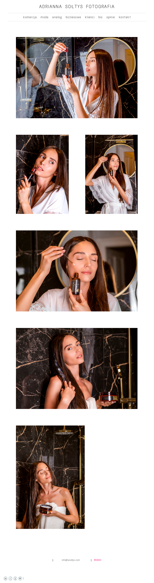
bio (100, 17)
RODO (97, 560)
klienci (90, 17)
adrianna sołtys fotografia (77, 6)
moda (44, 17)
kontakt (125, 17)
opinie (110, 17)
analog (57, 17)
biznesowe (73, 17)
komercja (30, 17)
